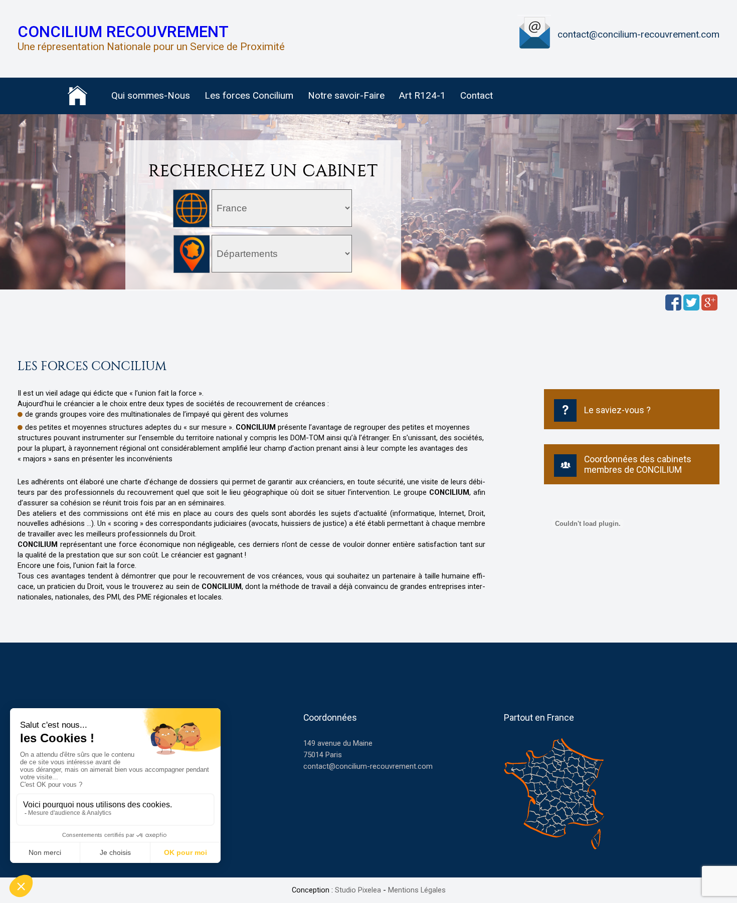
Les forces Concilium (249, 95)
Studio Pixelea (358, 889)
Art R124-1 (422, 95)
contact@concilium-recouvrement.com (638, 34)
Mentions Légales (417, 889)
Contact (476, 95)
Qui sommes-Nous (150, 95)
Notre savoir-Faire (346, 95)
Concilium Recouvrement (123, 32)
